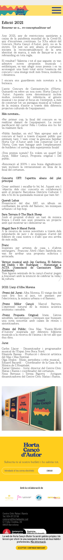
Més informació (38, 541)
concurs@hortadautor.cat (15, 519)
